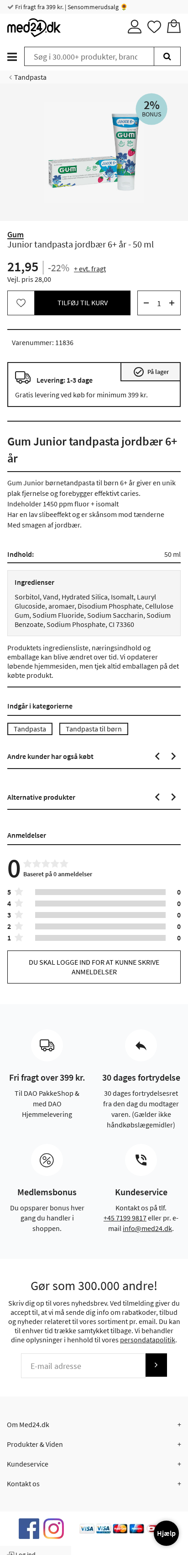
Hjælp (166, 1533)
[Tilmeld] (156, 1365)
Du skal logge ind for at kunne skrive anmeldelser (94, 966)
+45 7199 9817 (125, 1217)
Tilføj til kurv (82, 302)
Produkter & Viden (35, 1444)
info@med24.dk (147, 1228)
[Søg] (167, 56)
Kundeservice (27, 1463)
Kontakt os (23, 1483)
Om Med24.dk (28, 1424)
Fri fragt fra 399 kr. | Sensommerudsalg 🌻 (71, 7)
